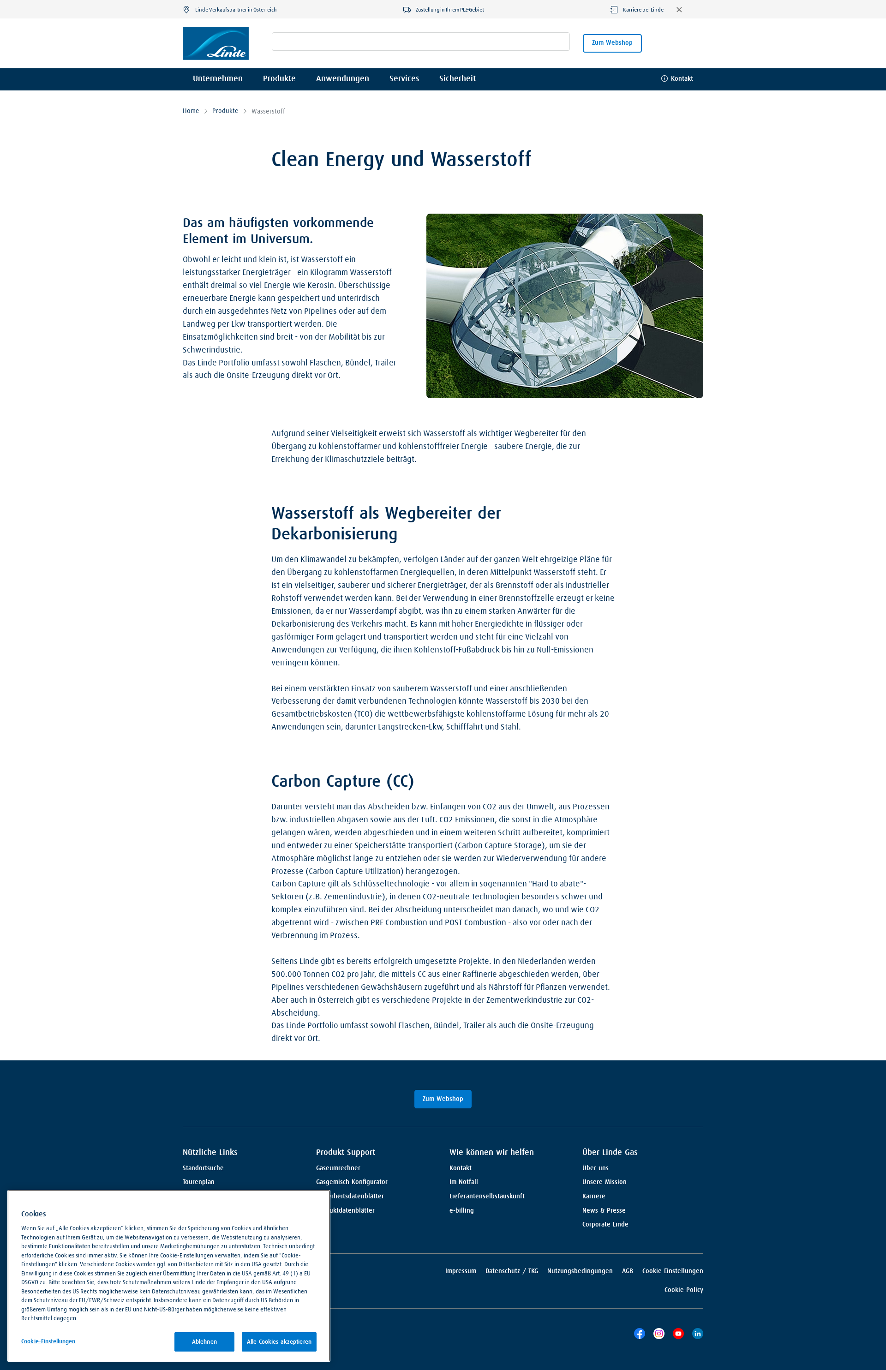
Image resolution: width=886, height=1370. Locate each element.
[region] (168, 1276)
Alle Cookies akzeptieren (279, 1342)
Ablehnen (204, 1342)
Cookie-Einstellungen (48, 1341)
